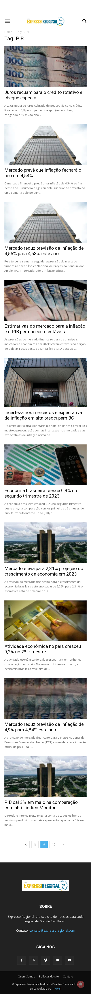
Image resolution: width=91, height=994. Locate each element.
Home (8, 32)
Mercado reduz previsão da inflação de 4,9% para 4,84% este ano (44, 727)
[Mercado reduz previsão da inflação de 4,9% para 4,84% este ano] (45, 698)
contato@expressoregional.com (52, 930)
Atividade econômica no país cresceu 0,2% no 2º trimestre (42, 649)
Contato (68, 976)
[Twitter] (33, 960)
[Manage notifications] (80, 984)
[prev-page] (26, 844)
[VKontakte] (57, 960)
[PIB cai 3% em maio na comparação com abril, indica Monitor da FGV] (45, 776)
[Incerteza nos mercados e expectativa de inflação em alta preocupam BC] (45, 382)
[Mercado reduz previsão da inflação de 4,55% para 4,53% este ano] (45, 222)
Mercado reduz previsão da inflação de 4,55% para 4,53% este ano (44, 250)
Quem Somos (26, 976)
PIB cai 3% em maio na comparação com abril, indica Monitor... (41, 805)
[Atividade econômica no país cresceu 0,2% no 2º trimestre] (45, 620)
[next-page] (63, 844)
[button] (7, 21)
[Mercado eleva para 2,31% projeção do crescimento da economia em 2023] (45, 542)
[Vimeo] (45, 960)
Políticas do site (49, 976)
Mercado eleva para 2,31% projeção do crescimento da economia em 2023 (43, 571)
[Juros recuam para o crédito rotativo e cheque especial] (45, 66)
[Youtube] (69, 960)
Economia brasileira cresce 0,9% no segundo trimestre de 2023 (40, 493)
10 (53, 844)
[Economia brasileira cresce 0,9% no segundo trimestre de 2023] (45, 464)
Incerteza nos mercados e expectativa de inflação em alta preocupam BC (43, 415)
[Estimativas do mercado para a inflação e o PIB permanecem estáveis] (45, 300)
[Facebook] (21, 960)
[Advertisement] (45, 7)
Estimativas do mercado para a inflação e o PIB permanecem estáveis (44, 328)
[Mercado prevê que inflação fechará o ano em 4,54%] (45, 144)
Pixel (58, 988)
